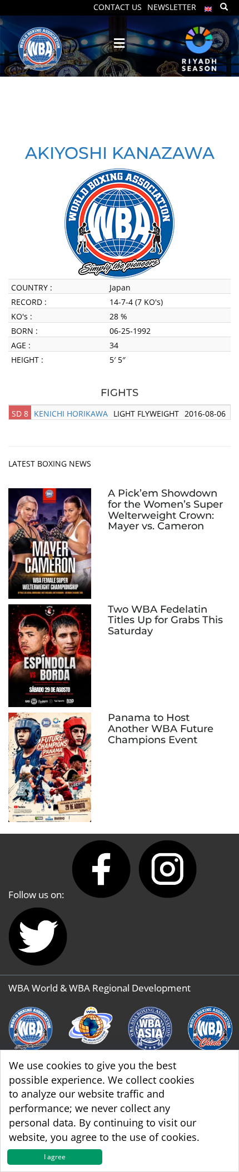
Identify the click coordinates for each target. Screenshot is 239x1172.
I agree (55, 1156)
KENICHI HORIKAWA (71, 413)
